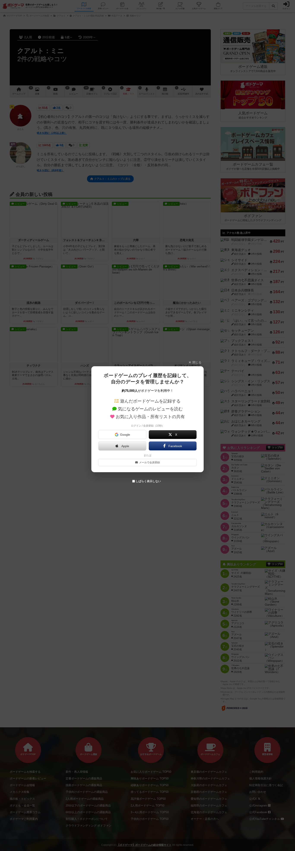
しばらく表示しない (148, 481)
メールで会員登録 (149, 462)
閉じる (196, 362)
